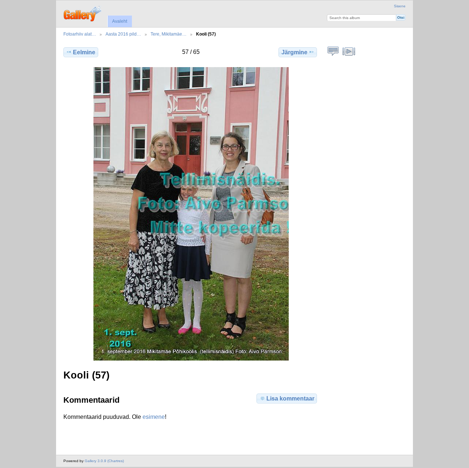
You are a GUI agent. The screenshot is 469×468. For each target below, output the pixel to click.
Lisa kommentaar (290, 398)
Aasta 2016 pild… (123, 34)
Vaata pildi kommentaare (333, 51)
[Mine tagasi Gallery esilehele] (83, 13)
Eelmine (84, 52)
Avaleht (119, 21)
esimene (154, 417)
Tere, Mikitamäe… (169, 34)
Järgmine (294, 52)
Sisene (400, 6)
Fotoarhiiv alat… (79, 34)
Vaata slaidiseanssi (349, 51)
